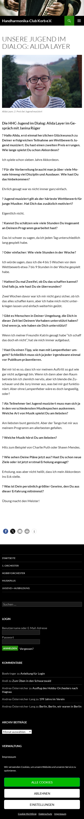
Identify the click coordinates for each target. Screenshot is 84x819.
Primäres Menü (79, 21)
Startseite (8, 558)
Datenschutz (45, 813)
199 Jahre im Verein (52, 699)
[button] (5, 531)
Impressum (60, 813)
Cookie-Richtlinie (27, 813)
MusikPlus (8, 580)
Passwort (8, 637)
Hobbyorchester (13, 573)
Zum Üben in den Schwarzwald (31, 680)
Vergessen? (27, 648)
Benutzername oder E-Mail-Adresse (24, 628)
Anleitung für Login (32, 673)
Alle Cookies (42, 782)
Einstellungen (42, 804)
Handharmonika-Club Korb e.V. (27, 20)
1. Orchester (10, 565)
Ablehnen (42, 793)
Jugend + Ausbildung (16, 588)
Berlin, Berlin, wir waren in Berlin (60, 706)
